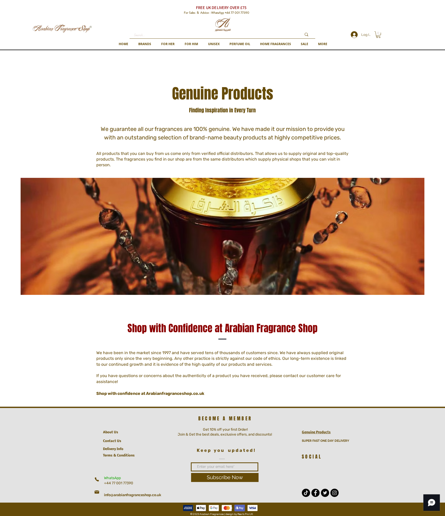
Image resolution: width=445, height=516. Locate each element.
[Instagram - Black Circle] (334, 493)
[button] (144, 44)
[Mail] (96, 492)
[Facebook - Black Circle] (315, 493)
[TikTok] (306, 493)
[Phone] (96, 479)
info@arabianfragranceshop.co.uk (132, 495)
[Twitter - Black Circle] (325, 493)
